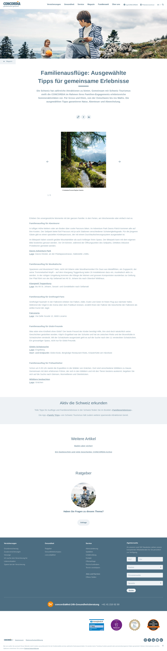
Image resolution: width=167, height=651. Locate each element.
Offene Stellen (91, 577)
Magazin (91, 4)
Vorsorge (7, 555)
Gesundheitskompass (53, 552)
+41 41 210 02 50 (110, 604)
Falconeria (34, 313)
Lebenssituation (10, 561)
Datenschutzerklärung (31, 648)
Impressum (19, 640)
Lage (31, 254)
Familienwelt (103, 4)
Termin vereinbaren (93, 568)
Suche (131, 590)
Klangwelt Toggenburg (40, 283)
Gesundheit (69, 4)
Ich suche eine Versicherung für (15, 558)
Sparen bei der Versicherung (14, 564)
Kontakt (88, 558)
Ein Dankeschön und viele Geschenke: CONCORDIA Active (83, 452)
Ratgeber (48, 549)
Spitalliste (89, 552)
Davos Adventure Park (40, 251)
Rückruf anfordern (92, 564)
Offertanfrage (91, 561)
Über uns (116, 4)
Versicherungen (54, 4)
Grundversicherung (11, 549)
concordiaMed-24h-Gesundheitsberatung (77, 604)
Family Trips (53, 415)
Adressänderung (92, 549)
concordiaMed (50, 555)
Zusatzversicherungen (12, 552)
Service (81, 4)
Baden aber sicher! (83, 446)
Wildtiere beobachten (39, 379)
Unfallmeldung (91, 555)
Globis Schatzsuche (39, 347)
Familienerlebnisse (121, 410)
